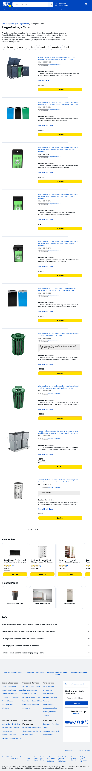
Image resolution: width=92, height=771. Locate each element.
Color (21, 47)
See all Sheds (43, 80)
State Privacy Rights (36, 758)
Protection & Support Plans (32, 701)
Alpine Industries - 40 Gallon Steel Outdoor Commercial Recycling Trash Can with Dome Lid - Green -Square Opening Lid (58, 196)
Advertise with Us (49, 694)
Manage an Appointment (31, 697)
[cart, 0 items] (86, 4)
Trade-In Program (8, 704)
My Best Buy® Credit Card (11, 724)
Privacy (22, 757)
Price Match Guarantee (10, 697)
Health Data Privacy (42, 758)
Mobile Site (69, 750)
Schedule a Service (29, 694)
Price (31, 47)
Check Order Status (9, 686)
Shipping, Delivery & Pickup (12, 690)
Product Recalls (7, 701)
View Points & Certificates (31, 731)
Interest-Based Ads (29, 758)
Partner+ (46, 715)
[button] (61, 4)
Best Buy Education (50, 708)
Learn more (75, 714)
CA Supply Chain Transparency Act (84, 759)
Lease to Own (7, 731)
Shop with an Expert (29, 690)
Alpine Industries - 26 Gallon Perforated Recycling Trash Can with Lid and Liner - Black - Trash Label (58, 481)
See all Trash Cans (45, 125)
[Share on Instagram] (71, 722)
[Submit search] (50, 4)
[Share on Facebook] (78, 722)
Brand (42, 47)
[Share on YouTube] (67, 722)
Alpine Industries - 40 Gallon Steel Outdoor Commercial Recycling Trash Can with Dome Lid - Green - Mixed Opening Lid (58, 149)
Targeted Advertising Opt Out (74, 758)
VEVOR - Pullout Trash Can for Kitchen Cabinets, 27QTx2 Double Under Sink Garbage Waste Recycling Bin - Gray (58, 432)
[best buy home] (7, 4)
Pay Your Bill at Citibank (10, 728)
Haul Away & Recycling (30, 704)
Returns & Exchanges (9, 694)
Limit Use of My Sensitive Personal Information (63, 759)
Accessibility (6, 757)
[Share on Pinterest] (82, 722)
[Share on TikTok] (75, 722)
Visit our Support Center (31, 686)
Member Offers (27, 735)
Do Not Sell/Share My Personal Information (51, 759)
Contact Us (26, 708)
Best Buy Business (49, 712)
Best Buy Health (48, 704)
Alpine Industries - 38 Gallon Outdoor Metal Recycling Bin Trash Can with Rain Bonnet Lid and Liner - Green (58, 387)
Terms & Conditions (15, 757)
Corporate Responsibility (51, 731)
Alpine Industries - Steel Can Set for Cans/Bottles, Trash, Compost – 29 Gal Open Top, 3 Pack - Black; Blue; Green (58, 103)
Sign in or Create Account (74, 684)
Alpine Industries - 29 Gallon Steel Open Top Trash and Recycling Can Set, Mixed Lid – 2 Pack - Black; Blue (57, 289)
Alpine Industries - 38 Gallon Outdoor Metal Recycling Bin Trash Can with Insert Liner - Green (58, 334)
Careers (45, 728)
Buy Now (60, 89)
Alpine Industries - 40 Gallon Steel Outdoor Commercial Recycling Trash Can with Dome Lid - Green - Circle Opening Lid (58, 243)
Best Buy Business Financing (12, 738)
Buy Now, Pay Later (9, 735)
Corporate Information (51, 724)
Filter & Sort (10, 47)
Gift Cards (5, 708)
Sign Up (77, 703)
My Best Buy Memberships (31, 728)
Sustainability (47, 735)
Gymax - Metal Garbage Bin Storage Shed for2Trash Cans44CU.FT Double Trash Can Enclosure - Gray (56, 58)
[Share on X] (86, 722)
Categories (55, 47)
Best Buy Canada (84, 750)
